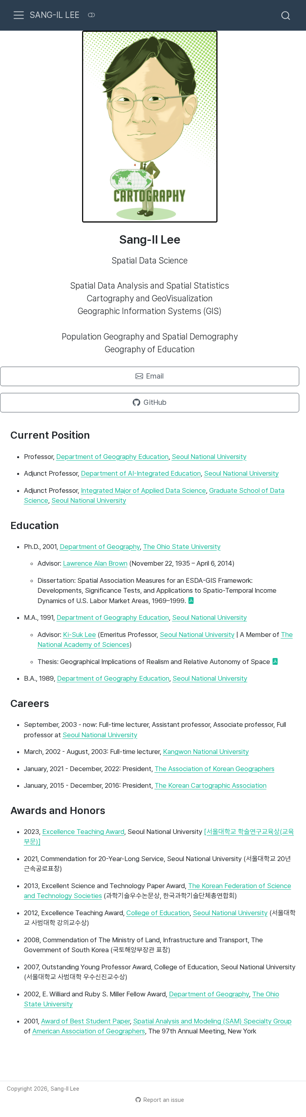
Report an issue (163, 1100)
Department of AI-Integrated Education (141, 473)
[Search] (285, 15)
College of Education (158, 913)
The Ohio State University (182, 547)
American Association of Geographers (88, 1031)
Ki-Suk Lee (79, 635)
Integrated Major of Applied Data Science (143, 490)
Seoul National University (209, 457)
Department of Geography (100, 547)
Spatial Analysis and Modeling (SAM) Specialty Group (212, 1021)
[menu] (19, 15)
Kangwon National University (206, 752)
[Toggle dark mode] (91, 15)
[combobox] (286, 15)
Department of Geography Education (112, 457)
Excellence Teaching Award (83, 832)
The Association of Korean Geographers (215, 769)
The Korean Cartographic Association (211, 785)
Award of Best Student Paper (85, 1021)
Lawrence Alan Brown (95, 563)
